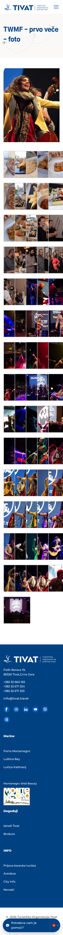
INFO (7, 850)
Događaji (11, 811)
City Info (9, 881)
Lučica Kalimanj (15, 767)
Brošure (9, 834)
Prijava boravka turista (20, 865)
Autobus (10, 873)
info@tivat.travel (16, 698)
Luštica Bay (12, 759)
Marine (9, 736)
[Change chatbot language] (55, 925)
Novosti (9, 889)
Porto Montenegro (17, 751)
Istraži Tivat (11, 826)
